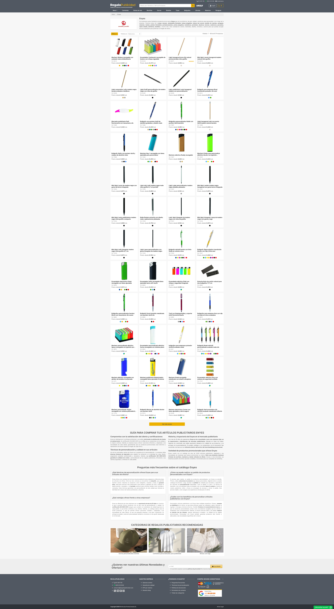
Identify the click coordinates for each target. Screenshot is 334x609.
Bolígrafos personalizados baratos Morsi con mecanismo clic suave (122, 314)
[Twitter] (115, 591)
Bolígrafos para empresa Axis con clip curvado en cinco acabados (209, 314)
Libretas (197, 10)
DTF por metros (147, 587)
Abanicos (208, 10)
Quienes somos (147, 582)
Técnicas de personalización (180, 585)
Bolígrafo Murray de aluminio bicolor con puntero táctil (152, 410)
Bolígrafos (187, 10)
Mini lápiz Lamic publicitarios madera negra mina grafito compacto (123, 218)
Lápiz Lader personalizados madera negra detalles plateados (180, 186)
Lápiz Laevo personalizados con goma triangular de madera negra (151, 250)
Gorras (159, 10)
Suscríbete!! (216, 566)
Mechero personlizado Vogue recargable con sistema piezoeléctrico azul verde (124, 411)
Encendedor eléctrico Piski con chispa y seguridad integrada (179, 282)
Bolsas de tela (137, 10)
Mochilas (149, 10)
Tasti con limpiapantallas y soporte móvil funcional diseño (180, 314)
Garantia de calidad (148, 585)
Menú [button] (114, 10)
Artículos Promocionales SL (128, 606)
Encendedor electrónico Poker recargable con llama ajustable (121, 282)
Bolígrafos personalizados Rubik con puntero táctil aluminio (181, 122)
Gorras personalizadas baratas (129, 553)
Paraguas (218, 10)
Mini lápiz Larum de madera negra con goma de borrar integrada (124, 186)
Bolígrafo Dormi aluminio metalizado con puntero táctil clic (152, 314)
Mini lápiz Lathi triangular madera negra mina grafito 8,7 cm (122, 250)
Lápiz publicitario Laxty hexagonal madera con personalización (180, 90)
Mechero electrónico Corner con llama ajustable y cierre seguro (179, 410)
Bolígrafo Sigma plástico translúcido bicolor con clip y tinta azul (209, 250)
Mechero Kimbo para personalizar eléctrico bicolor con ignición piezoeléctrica (208, 155)
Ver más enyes (167, 424)
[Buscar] (193, 5)
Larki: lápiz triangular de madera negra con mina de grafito (179, 218)
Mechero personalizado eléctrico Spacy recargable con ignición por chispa (122, 347)
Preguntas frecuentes (178, 582)
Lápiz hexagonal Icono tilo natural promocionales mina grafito (180, 58)
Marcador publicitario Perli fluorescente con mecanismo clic (122, 122)
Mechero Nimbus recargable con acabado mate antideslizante (122, 58)
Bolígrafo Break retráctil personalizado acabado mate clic (208, 346)
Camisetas (125, 10)
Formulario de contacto (179, 590)
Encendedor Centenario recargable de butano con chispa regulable (152, 58)
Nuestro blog (147, 590)
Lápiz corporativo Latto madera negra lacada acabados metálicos (123, 90)
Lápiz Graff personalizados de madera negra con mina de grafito (152, 90)
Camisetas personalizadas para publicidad (167, 553)
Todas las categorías (178, 593)
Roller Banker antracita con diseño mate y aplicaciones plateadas (151, 218)
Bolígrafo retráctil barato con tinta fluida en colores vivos (180, 250)
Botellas (168, 10)
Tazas (177, 10)
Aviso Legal (220, 606)
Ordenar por (124, 33)
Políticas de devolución (179, 587)
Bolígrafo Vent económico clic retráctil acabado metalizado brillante (209, 410)
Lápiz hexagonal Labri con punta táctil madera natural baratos (208, 122)
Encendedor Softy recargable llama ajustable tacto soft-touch (151, 282)
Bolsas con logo (205, 553)
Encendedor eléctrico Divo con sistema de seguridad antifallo (207, 378)
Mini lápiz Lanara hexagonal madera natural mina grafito (209, 58)
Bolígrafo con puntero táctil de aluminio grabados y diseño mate (151, 122)
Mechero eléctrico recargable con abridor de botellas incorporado (122, 378)
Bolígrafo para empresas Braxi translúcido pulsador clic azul (207, 90)
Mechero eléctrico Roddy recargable (181, 155)
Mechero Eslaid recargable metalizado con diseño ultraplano (180, 378)
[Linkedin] (118, 591)
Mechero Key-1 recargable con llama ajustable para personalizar (152, 154)
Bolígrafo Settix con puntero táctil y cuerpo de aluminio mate (123, 154)
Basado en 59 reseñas (210, 595)
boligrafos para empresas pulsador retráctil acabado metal (180, 346)
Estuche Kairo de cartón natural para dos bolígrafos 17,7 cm (209, 282)
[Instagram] (123, 591)
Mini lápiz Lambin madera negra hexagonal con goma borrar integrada (209, 186)
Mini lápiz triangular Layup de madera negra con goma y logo (209, 218)
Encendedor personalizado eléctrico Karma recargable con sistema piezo (152, 346)
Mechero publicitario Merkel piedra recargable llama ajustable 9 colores (152, 378)
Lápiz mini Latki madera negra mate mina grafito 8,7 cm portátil (151, 186)
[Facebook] (121, 591)
